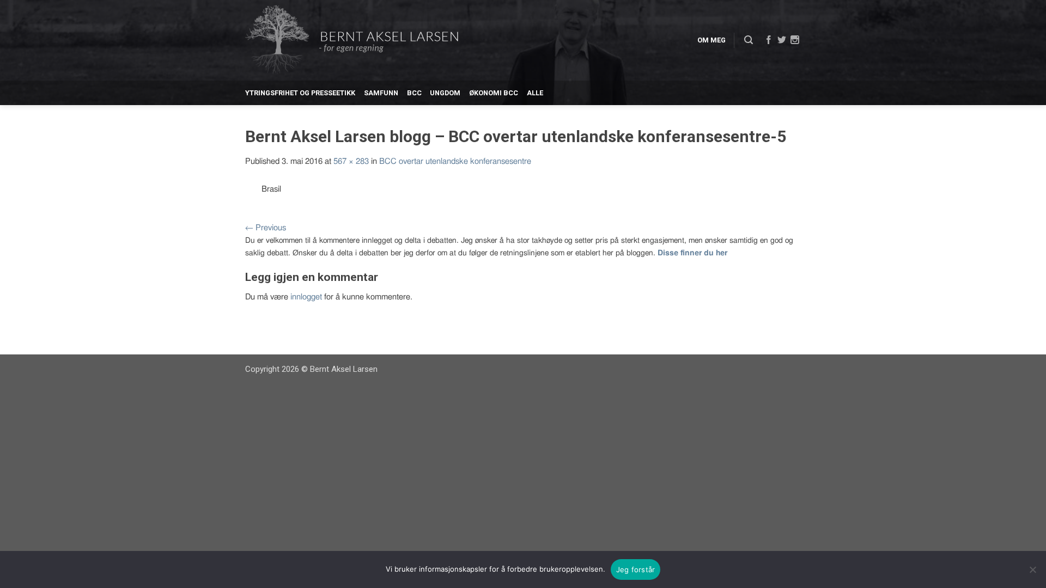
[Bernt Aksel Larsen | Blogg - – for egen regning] (351, 40)
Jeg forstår (635, 569)
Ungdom (445, 93)
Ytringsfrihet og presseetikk (300, 93)
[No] (1032, 569)
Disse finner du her (692, 253)
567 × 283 (351, 161)
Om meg (711, 40)
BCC (414, 93)
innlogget (306, 297)
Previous (265, 228)
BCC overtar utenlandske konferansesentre (455, 161)
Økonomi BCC (493, 93)
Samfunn (381, 93)
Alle (535, 93)
